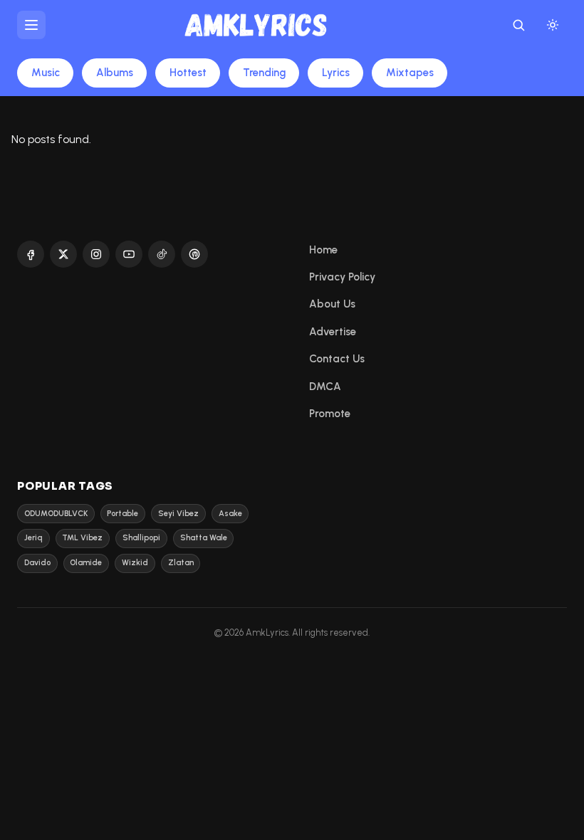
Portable (122, 513)
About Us (332, 304)
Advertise (332, 331)
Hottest (188, 72)
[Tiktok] (161, 254)
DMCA (325, 386)
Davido (37, 562)
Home (323, 249)
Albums (114, 72)
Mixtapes (410, 72)
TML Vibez (82, 537)
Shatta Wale (203, 537)
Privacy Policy (342, 277)
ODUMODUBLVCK (56, 513)
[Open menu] (31, 25)
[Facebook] (30, 254)
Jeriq (33, 537)
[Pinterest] (194, 254)
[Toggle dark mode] (552, 25)
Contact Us (337, 358)
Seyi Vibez (178, 513)
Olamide (86, 562)
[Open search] (518, 25)
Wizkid (135, 562)
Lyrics (336, 72)
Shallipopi (141, 537)
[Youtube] (128, 254)
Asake (230, 513)
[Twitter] (63, 254)
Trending (264, 72)
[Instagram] (96, 254)
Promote (329, 413)
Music (45, 72)
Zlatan (181, 562)
